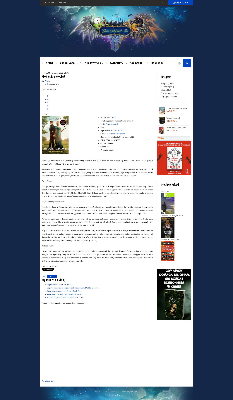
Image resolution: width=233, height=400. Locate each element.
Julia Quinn (111, 117)
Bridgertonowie (112, 124)
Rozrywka (136, 63)
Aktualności (68, 63)
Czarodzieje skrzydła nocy (172, 216)
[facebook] (162, 2)
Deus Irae (165, 191)
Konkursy (157, 63)
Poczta (97, 392)
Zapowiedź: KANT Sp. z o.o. (59, 285)
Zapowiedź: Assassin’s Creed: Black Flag (64, 291)
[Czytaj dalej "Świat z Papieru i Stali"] (167, 251)
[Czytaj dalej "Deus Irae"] (167, 203)
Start (49, 63)
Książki (52, 276)
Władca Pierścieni (173, 118)
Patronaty (116, 63)
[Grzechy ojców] (174, 294)
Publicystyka (93, 63)
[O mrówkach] (174, 157)
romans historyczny (117, 134)
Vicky (47, 81)
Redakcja (51, 3)
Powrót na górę (48, 381)
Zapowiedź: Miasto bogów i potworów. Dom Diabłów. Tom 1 (73, 288)
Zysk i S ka (118, 130)
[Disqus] (97, 341)
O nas (44, 3)
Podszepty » (82, 303)
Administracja (111, 392)
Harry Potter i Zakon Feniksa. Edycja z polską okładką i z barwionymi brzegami (178, 128)
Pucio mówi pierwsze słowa (177, 108)
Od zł (172, 111)
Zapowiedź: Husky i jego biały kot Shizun (65, 294)
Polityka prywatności (130, 392)
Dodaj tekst (62, 3)
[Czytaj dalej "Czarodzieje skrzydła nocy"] (167, 228)
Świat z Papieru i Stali (170, 240)
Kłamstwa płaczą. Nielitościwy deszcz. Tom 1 (66, 297)
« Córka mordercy (69, 303)
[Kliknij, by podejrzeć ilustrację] (55, 135)
